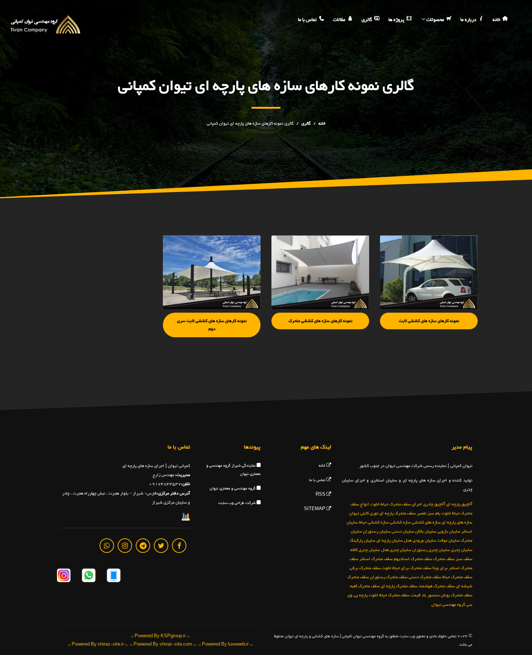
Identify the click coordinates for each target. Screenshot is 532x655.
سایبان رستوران (376, 531)
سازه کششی (400, 522)
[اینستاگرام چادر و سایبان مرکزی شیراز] (63, 576)
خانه (497, 20)
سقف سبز (464, 559)
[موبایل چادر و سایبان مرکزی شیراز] (113, 576)
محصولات (435, 20)
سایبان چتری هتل (396, 550)
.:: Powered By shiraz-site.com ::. (163, 644)
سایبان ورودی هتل (420, 541)
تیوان (354, 513)
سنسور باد (431, 595)
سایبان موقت (448, 541)
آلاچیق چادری (434, 504)
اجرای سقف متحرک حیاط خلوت (396, 504)
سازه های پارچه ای (457, 522)
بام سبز (433, 513)
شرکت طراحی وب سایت (237, 503)
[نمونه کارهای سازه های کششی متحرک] (320, 272)
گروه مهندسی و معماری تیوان (233, 488)
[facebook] (179, 545)
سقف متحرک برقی (365, 568)
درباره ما (468, 20)
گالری (367, 20)
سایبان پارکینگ (362, 541)
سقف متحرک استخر (376, 559)
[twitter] (161, 545)
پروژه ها (396, 20)
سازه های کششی (426, 522)
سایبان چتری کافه (365, 550)
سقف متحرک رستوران (389, 577)
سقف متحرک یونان (456, 595)
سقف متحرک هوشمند (436, 586)
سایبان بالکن (425, 531)
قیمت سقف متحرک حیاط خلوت (395, 595)
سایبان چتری (461, 550)
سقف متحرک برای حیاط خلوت (406, 568)
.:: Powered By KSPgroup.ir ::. (160, 636)
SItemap (315, 509)
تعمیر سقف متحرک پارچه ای (402, 513)
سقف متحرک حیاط (457, 577)
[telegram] (143, 545)
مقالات (339, 20)
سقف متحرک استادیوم (413, 559)
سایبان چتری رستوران (431, 550)
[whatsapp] (107, 545)
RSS (321, 494)
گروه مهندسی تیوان (448, 604)
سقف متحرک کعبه (365, 586)
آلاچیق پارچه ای (459, 504)
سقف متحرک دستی (425, 577)
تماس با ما (308, 20)
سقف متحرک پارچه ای (399, 586)
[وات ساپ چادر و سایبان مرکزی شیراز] (88, 576)
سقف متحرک (444, 559)
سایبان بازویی (448, 531)
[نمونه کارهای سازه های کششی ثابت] (429, 272)
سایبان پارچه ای (389, 541)
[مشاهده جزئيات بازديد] (185, 518)
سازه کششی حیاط (374, 522)
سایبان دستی (403, 531)
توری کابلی (369, 513)
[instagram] (125, 545)
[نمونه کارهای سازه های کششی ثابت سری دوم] (212, 272)
